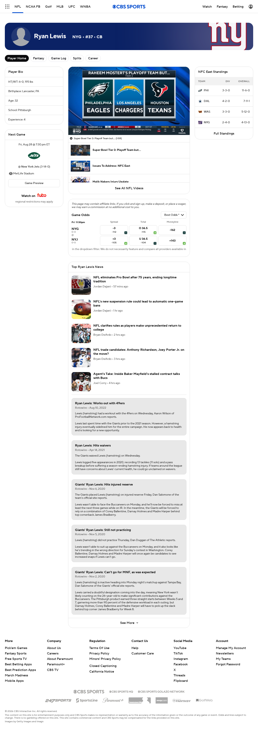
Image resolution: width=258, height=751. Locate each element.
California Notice (101, 672)
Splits (77, 58)
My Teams (223, 659)
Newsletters (225, 653)
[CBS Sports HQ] (121, 691)
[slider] (129, 123)
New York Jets (30, 167)
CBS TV (52, 670)
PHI (206, 90)
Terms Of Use (99, 648)
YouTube (180, 648)
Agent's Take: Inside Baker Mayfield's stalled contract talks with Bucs (136, 376)
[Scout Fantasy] (182, 700)
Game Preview (34, 183)
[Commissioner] (140, 699)
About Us (54, 648)
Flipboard (181, 681)
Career (93, 58)
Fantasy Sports (15, 653)
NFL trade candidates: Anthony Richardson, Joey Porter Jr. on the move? (138, 352)
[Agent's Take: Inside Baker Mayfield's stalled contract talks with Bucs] (81, 381)
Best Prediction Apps (20, 670)
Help (134, 648)
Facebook (181, 664)
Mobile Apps (14, 681)
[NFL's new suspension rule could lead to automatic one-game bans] (81, 309)
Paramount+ (56, 664)
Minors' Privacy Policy (105, 659)
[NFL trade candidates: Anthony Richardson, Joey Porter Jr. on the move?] (81, 357)
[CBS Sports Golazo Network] (161, 691)
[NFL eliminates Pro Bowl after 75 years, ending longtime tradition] (81, 285)
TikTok (178, 653)
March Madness (16, 675)
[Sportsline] (87, 700)
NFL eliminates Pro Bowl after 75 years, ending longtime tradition (135, 279)
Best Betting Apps (18, 664)
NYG (207, 122)
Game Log (58, 58)
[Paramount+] (113, 700)
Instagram (181, 659)
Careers (52, 653)
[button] (7, 6)
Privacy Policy (99, 653)
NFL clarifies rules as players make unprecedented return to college (137, 327)
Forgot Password (228, 664)
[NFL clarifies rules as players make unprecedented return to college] (81, 333)
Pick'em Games (16, 648)
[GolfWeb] (204, 701)
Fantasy (38, 58)
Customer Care (142, 653)
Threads (179, 675)
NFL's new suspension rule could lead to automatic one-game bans (138, 303)
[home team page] (34, 155)
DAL (207, 101)
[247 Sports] (58, 700)
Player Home (16, 58)
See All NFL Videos (129, 188)
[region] (129, 101)
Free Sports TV (16, 659)
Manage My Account (231, 648)
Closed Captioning (103, 666)
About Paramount (60, 659)
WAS (207, 112)
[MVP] (162, 699)
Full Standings (224, 134)
